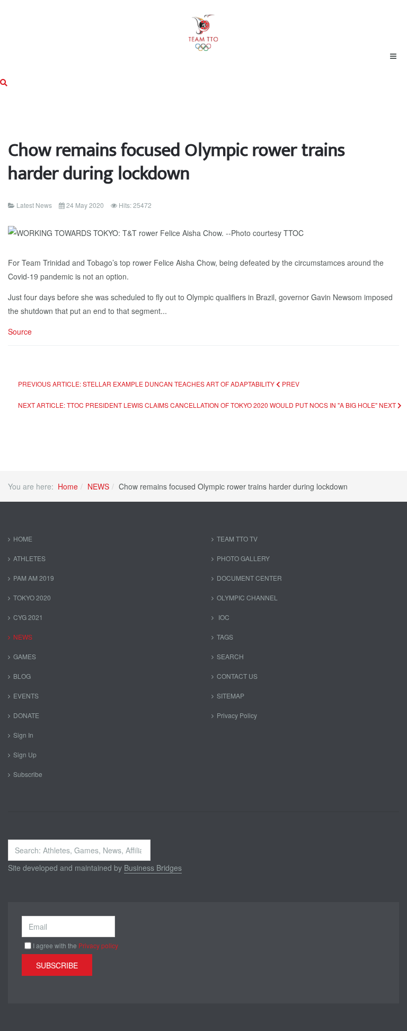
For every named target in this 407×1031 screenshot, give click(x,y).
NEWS (98, 486)
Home (68, 486)
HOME (22, 538)
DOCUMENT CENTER (249, 577)
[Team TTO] (203, 27)
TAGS (225, 636)
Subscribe (27, 774)
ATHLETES (29, 558)
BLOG (22, 675)
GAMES (24, 656)
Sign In (23, 734)
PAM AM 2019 (33, 577)
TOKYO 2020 (32, 597)
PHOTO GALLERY (243, 558)
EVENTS (26, 695)
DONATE (26, 715)
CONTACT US (237, 675)
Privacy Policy (237, 715)
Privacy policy (98, 945)
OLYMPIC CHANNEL (247, 597)
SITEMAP (230, 695)
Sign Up (25, 754)
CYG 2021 (28, 617)
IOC (223, 617)
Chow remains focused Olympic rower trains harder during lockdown (176, 162)
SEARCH (230, 656)
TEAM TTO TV (237, 538)
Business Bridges (153, 867)
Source (20, 331)
